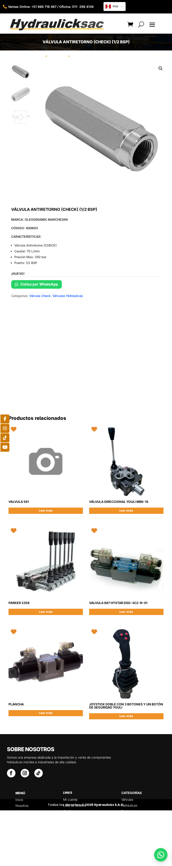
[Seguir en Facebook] (11, 773)
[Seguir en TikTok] (38, 773)
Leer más (46, 511)
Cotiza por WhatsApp (38, 284)
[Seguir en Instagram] (25, 773)
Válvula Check (40, 296)
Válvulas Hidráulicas (67, 296)
